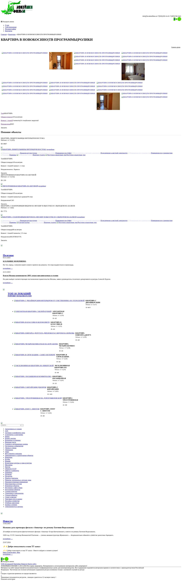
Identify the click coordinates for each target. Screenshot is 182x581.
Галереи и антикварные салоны (16, 444)
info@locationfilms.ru (150, 16)
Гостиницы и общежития (14, 446)
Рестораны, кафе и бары (13, 488)
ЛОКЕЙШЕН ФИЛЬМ (93, 570)
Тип (2, 113)
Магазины (8, 465)
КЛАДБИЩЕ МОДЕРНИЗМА (14, 261)
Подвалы (8, 474)
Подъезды (8, 476)
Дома (7, 452)
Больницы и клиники (13, 440)
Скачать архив (175, 47)
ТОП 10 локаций (7, 564)
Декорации (9, 450)
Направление (5, 124)
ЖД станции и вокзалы (13, 453)
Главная (4, 34)
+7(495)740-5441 (175, 16)
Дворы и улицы (10, 448)
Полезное (8, 255)
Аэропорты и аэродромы (14, 435)
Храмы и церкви (11, 505)
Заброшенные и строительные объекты (19, 455)
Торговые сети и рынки (13, 499)
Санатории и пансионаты (14, 493)
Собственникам (10, 27)
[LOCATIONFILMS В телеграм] (174, 19)
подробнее (50, 149)
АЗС (6, 431)
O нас (7, 25)
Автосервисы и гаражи (13, 429)
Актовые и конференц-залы (15, 433)
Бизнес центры (10, 438)
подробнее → (8, 268)
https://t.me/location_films (11, 552)
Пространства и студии (13, 484)
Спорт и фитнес (11, 497)
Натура (7, 467)
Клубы (7, 459)
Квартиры (11, 34)
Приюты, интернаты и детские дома (18, 480)
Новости (8, 521)
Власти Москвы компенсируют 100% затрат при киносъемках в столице (30, 275)
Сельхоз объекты (11, 495)
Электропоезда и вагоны (14, 506)
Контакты (8, 31)
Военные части (10, 442)
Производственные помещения (16, 482)
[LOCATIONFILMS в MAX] (179, 19)
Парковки (8, 472)
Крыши (7, 461)
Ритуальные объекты (12, 489)
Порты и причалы (11, 478)
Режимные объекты (12, 486)
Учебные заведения (12, 503)
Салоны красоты (11, 491)
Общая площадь (6, 117)
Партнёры (17, 564)
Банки (7, 436)
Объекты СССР (10, 469)
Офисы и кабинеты (12, 470)
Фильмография (10, 29)
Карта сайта (32, 564)
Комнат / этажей (7, 120)
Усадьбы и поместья (12, 501)
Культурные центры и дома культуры (18, 463)
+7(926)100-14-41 (163, 16)
